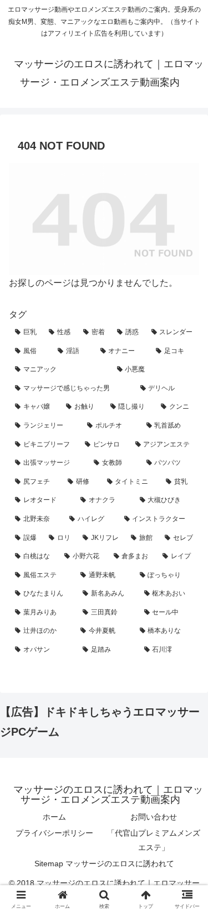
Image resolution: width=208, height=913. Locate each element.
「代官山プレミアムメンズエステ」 (153, 839)
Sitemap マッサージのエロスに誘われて (104, 863)
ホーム (54, 816)
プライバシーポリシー (54, 832)
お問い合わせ (153, 816)
